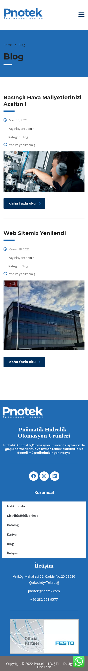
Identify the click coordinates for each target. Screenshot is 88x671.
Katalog (13, 525)
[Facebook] (33, 476)
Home (8, 45)
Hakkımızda (16, 506)
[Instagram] (44, 476)
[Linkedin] (54, 476)
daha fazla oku (22, 203)
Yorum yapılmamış (22, 145)
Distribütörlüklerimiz (22, 515)
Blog (10, 544)
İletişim (12, 553)
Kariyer (12, 534)
